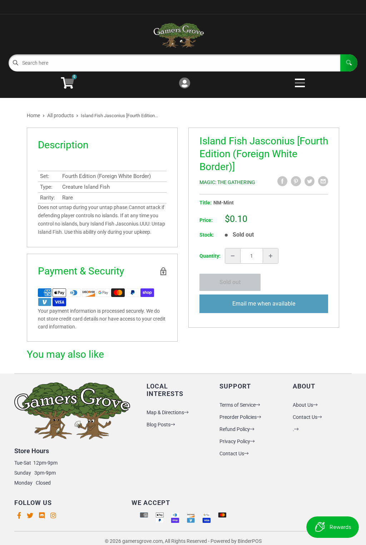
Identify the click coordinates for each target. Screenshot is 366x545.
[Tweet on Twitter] (310, 181)
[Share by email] (323, 181)
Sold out (230, 282)
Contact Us (231, 453)
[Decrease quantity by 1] (232, 255)
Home (33, 115)
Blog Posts (158, 424)
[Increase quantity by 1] (270, 255)
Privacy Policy (234, 441)
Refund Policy (234, 429)
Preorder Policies (238, 417)
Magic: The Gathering (227, 182)
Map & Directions (165, 412)
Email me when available (263, 303)
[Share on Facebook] (282, 181)
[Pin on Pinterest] (296, 181)
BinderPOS (250, 541)
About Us (303, 405)
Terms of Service (237, 405)
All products (60, 115)
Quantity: (210, 256)
